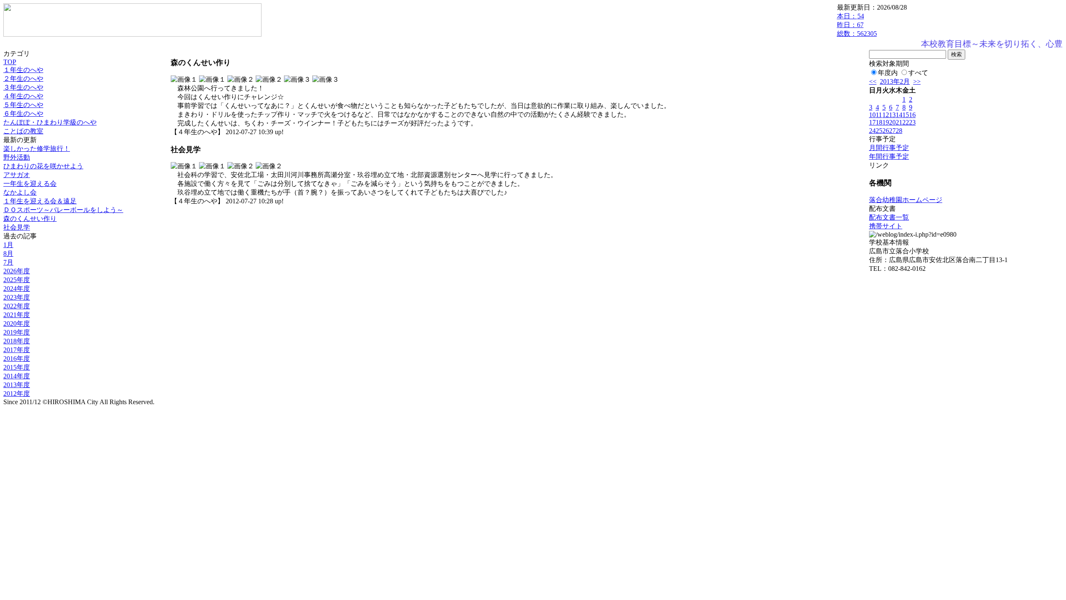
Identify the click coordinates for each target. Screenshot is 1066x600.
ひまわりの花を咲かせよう (43, 166)
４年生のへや (23, 96)
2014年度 (16, 376)
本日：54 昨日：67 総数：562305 (857, 24)
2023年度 (16, 297)
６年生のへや (23, 113)
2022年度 (16, 306)
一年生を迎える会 (30, 183)
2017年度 (16, 349)
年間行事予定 (889, 156)
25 (879, 130)
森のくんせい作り (30, 218)
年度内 (888, 72)
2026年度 (16, 271)
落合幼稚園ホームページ (905, 199)
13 (892, 114)
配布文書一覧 (889, 217)
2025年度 (16, 279)
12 (885, 114)
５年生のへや (23, 104)
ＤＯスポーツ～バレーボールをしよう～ (63, 209)
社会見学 (16, 227)
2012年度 (16, 393)
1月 (8, 244)
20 (892, 122)
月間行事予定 (889, 147)
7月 (8, 262)
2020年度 (16, 323)
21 (899, 122)
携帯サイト (885, 226)
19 (885, 122)
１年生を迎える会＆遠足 (40, 201)
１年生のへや (23, 69)
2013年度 (16, 384)
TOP (9, 61)
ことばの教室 (23, 131)
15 (905, 114)
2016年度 (16, 358)
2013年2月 (895, 81)
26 (885, 130)
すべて (918, 72)
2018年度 (16, 341)
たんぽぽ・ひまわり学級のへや (50, 122)
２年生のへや (23, 78)
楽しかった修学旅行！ (36, 148)
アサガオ (16, 174)
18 (879, 122)
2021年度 (16, 314)
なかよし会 (20, 192)
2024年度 (16, 288)
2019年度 (16, 332)
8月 (8, 253)
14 (899, 114)
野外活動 (16, 157)
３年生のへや (23, 87)
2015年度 (16, 367)
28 (899, 130)
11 (879, 114)
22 (905, 122)
